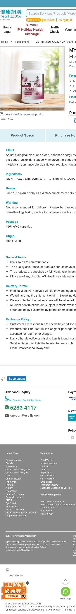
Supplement (17, 378)
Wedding (39, 609)
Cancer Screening (15, 493)
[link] (14, 575)
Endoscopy (11, 490)
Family (68, 609)
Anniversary (55, 609)
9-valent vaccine (48, 463)
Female (9, 463)
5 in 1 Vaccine (47, 475)
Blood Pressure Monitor (52, 501)
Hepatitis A (45, 472)
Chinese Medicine (15, 509)
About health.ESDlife (16, 606)
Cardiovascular (13, 478)
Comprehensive (14, 460)
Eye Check (11, 503)
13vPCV (44, 469)
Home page (7, 29)
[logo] (11, 20)
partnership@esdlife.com (22, 549)
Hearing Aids (46, 513)
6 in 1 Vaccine (47, 478)
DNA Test (10, 500)
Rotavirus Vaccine (49, 484)
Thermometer (47, 507)
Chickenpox (46, 481)
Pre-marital (11, 481)
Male (8, 475)
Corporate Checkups (16, 515)
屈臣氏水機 (48, 19)
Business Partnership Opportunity (48, 606)
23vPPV (44, 466)
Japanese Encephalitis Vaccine (56, 487)
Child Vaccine (47, 460)
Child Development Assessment (22, 512)
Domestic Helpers (14, 497)
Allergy (9, 487)
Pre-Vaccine (12, 466)
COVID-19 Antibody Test (18, 469)
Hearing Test (12, 506)
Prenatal (10, 484)
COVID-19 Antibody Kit (17, 472)
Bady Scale (46, 510)
